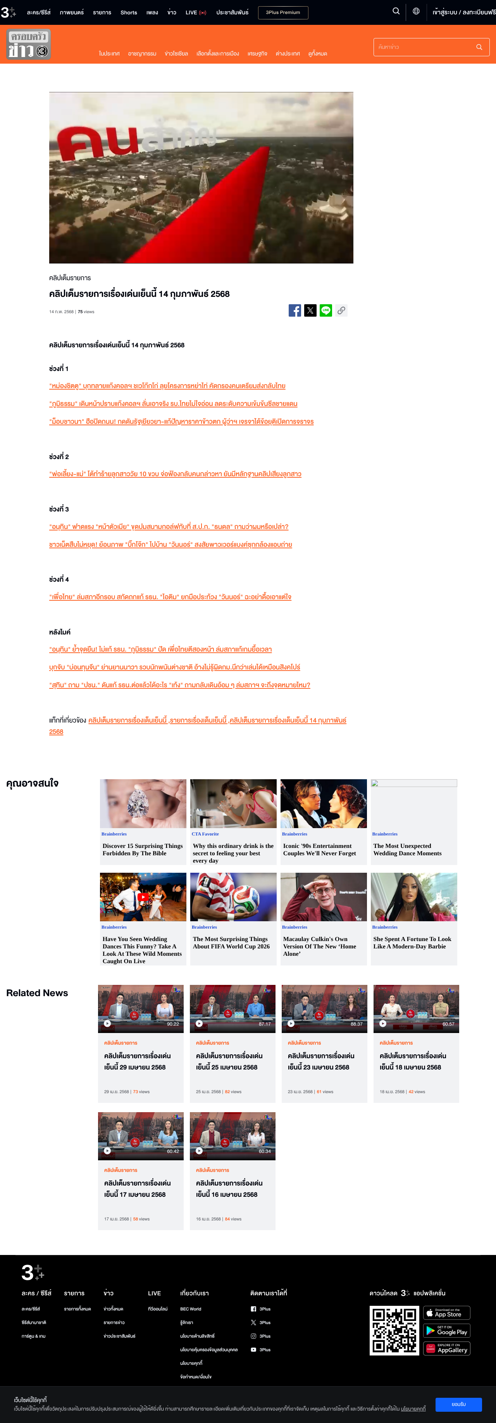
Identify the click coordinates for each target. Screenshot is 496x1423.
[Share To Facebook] (295, 310)
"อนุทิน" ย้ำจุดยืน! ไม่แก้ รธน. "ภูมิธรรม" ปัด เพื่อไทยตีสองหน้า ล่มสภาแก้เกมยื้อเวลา (160, 650)
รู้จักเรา (186, 1322)
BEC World (190, 1309)
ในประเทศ (109, 53)
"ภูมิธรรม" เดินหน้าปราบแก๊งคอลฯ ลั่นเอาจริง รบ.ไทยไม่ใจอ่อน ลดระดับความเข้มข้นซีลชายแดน (173, 404)
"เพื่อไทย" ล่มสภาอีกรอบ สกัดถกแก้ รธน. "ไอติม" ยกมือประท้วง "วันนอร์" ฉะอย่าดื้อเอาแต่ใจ (170, 597)
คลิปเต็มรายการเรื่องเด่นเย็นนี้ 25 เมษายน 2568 (229, 1062)
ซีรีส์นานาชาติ (34, 1322)
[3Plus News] (45, 46)
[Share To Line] (326, 310)
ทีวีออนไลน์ (157, 1309)
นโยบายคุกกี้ (191, 1363)
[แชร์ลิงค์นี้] (341, 310)
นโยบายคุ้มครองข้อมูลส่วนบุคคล (209, 1350)
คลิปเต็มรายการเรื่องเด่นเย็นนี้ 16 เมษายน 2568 (229, 1189)
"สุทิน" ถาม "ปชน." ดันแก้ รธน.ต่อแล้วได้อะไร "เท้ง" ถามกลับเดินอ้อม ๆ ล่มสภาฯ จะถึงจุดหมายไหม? (179, 685)
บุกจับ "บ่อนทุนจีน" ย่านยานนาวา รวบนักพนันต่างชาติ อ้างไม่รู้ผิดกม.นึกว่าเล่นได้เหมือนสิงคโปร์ (174, 667)
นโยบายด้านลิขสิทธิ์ (197, 1336)
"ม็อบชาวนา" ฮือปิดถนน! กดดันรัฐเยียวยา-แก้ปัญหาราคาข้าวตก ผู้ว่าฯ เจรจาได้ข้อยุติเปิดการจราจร (181, 422)
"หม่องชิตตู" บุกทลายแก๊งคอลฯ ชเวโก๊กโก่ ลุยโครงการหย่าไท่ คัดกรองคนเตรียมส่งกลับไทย (167, 386)
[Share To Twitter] (310, 310)
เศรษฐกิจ (257, 53)
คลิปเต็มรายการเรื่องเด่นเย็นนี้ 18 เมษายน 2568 (413, 1062)
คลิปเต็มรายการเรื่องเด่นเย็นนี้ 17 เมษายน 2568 (137, 1189)
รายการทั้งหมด (77, 1309)
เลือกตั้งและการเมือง (217, 53)
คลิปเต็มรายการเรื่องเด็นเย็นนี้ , (129, 721)
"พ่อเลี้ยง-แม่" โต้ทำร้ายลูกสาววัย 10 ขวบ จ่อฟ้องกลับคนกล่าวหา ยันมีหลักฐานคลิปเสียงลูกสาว (175, 474)
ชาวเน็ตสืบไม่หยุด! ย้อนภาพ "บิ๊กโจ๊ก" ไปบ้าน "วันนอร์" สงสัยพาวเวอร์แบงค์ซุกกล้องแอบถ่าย (170, 545)
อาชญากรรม (142, 53)
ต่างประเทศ (288, 53)
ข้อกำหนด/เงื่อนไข (196, 1377)
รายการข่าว (113, 1322)
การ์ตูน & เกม (34, 1336)
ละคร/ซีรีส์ (31, 1309)
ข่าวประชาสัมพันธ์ (119, 1336)
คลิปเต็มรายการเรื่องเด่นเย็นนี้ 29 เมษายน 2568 (137, 1062)
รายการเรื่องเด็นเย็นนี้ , (200, 721)
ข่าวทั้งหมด (113, 1309)
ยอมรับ (459, 1404)
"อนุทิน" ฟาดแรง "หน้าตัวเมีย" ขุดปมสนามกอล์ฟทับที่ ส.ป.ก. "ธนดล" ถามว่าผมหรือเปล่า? (169, 527)
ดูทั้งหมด (317, 53)
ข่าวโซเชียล (176, 53)
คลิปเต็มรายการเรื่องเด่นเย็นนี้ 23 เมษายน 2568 (321, 1062)
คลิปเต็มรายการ (121, 1043)
